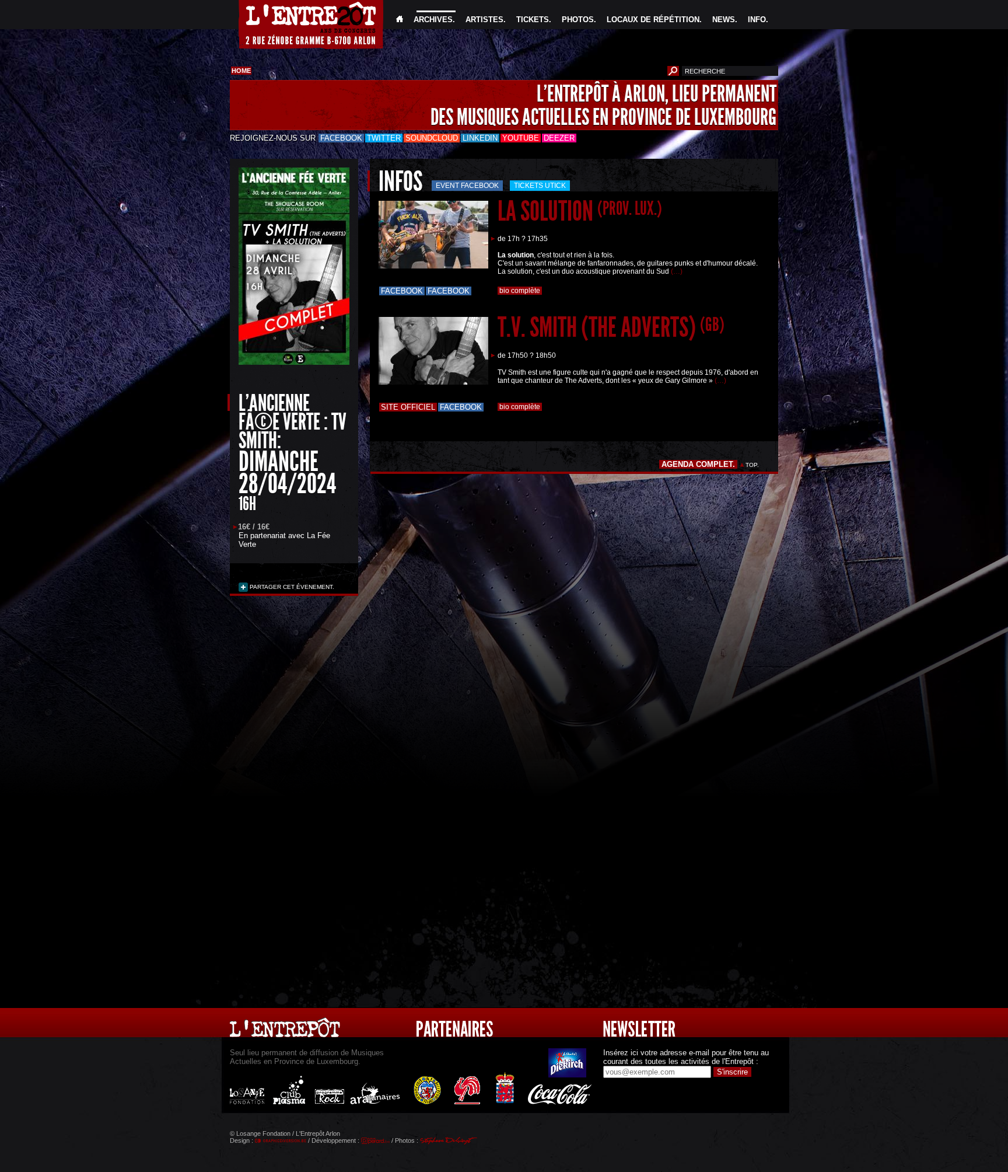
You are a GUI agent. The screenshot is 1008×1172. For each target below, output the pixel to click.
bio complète (520, 291)
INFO (757, 19)
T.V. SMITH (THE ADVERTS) (611, 327)
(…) (676, 271)
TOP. (752, 465)
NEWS (723, 19)
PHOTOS (578, 19)
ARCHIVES (433, 19)
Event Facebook (467, 186)
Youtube (520, 138)
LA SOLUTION (580, 211)
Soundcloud (431, 138)
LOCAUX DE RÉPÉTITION (653, 19)
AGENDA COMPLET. (698, 464)
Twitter (384, 138)
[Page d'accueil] (399, 19)
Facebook (341, 138)
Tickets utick (540, 186)
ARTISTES (484, 19)
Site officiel (408, 407)
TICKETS (532, 19)
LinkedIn (480, 138)
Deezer (559, 138)
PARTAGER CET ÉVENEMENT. (291, 587)
